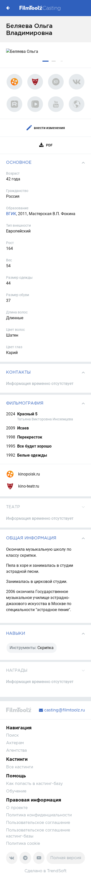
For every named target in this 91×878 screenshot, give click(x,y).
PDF (49, 145)
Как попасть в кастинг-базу (34, 783)
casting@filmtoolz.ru (64, 710)
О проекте (17, 808)
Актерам (15, 743)
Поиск (12, 735)
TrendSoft (56, 871)
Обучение (16, 791)
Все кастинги (19, 767)
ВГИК (11, 213)
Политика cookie (23, 843)
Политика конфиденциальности (39, 815)
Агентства (16, 750)
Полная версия (65, 858)
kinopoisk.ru (28, 474)
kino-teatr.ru (28, 486)
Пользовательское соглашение (38, 822)
